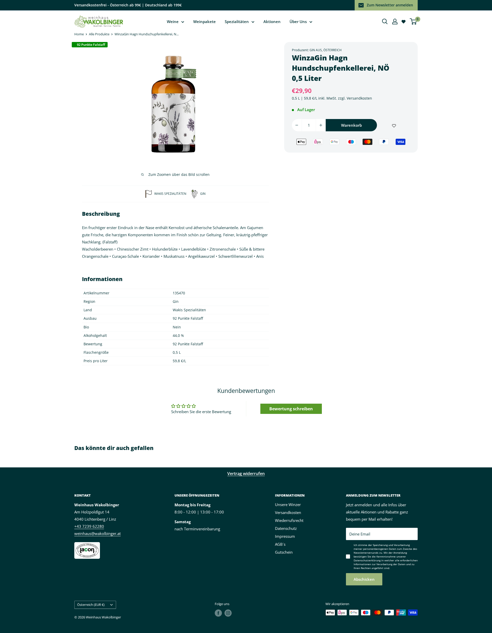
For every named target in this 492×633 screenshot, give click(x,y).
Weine (173, 21)
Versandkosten (359, 98)
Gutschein (284, 552)
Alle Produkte (99, 34)
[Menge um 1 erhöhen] (321, 125)
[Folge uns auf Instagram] (228, 613)
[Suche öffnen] (385, 21)
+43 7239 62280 (89, 526)
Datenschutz (286, 528)
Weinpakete (204, 21)
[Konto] (394, 21)
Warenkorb (351, 125)
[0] (413, 21)
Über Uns (298, 21)
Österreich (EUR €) (91, 604)
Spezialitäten (237, 21)
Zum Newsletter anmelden (390, 5)
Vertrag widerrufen (246, 473)
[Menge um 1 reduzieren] (297, 125)
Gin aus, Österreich (326, 50)
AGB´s (280, 544)
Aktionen (272, 21)
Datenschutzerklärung (367, 560)
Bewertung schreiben (291, 409)
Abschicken (364, 579)
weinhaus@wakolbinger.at (97, 533)
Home (79, 34)
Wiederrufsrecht (289, 520)
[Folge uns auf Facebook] (218, 613)
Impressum (285, 536)
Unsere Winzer (288, 504)
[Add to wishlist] (394, 125)
